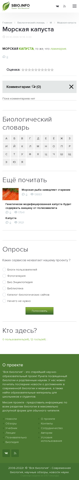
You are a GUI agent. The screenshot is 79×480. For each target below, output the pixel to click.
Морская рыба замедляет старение (46, 189)
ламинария (58, 49)
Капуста (10, 218)
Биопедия (12, 442)
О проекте (48, 419)
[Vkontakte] (57, 6)
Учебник (11, 428)
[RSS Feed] (64, 6)
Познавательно (16, 437)
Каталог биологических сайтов (28, 294)
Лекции (10, 433)
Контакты (47, 423)
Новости (11, 419)
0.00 (29, 37)
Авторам (46, 433)
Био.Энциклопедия (20, 282)
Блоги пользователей (22, 269)
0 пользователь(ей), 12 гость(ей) (24, 339)
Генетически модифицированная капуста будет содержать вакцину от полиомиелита (38, 205)
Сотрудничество (52, 428)
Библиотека (15, 288)
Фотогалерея (16, 276)
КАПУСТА (26, 49)
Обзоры (11, 423)
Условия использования (51, 439)
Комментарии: (23, 87)
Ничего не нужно (19, 301)
